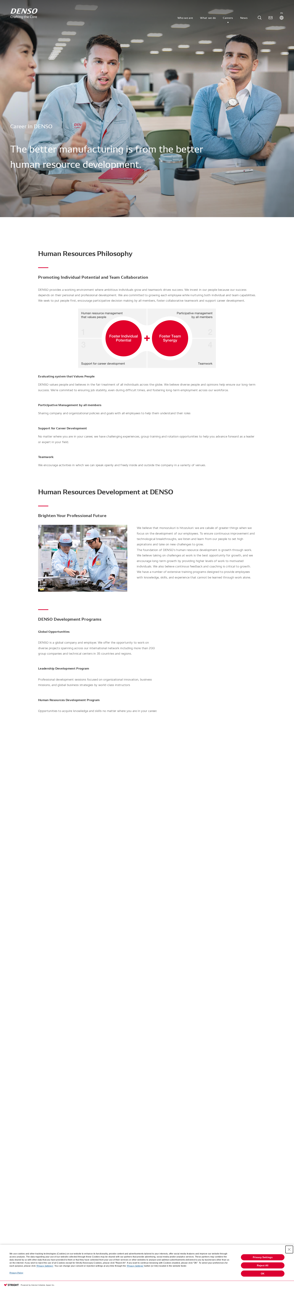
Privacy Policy (16, 1273)
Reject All (262, 1265)
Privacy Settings (263, 1257)
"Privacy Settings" (44, 1266)
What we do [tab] (208, 18)
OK (263, 1273)
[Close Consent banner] (289, 1249)
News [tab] (244, 18)
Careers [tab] (228, 18)
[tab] (260, 17)
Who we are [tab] (185, 18)
